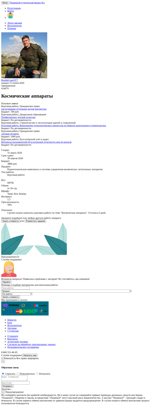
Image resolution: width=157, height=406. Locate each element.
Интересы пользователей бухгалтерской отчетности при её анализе (36, 142)
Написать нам (29, 355)
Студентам (13, 331)
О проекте (12, 336)
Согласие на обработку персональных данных (31, 344)
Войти (10, 11)
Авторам (12, 328)
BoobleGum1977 (9, 80)
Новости (11, 320)
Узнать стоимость (10, 221)
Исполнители (14, 25)
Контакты (12, 339)
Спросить (10, 373)
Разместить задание (35, 221)
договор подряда (10, 133)
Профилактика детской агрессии (18, 117)
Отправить (7, 386)
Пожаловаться (27, 373)
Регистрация (14, 8)
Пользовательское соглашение (23, 347)
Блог (9, 322)
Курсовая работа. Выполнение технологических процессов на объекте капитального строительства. (53, 125)
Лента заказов (14, 23)
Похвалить (44, 373)
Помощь (11, 28)
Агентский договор (17, 341)
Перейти (6, 282)
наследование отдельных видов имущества (23, 109)
